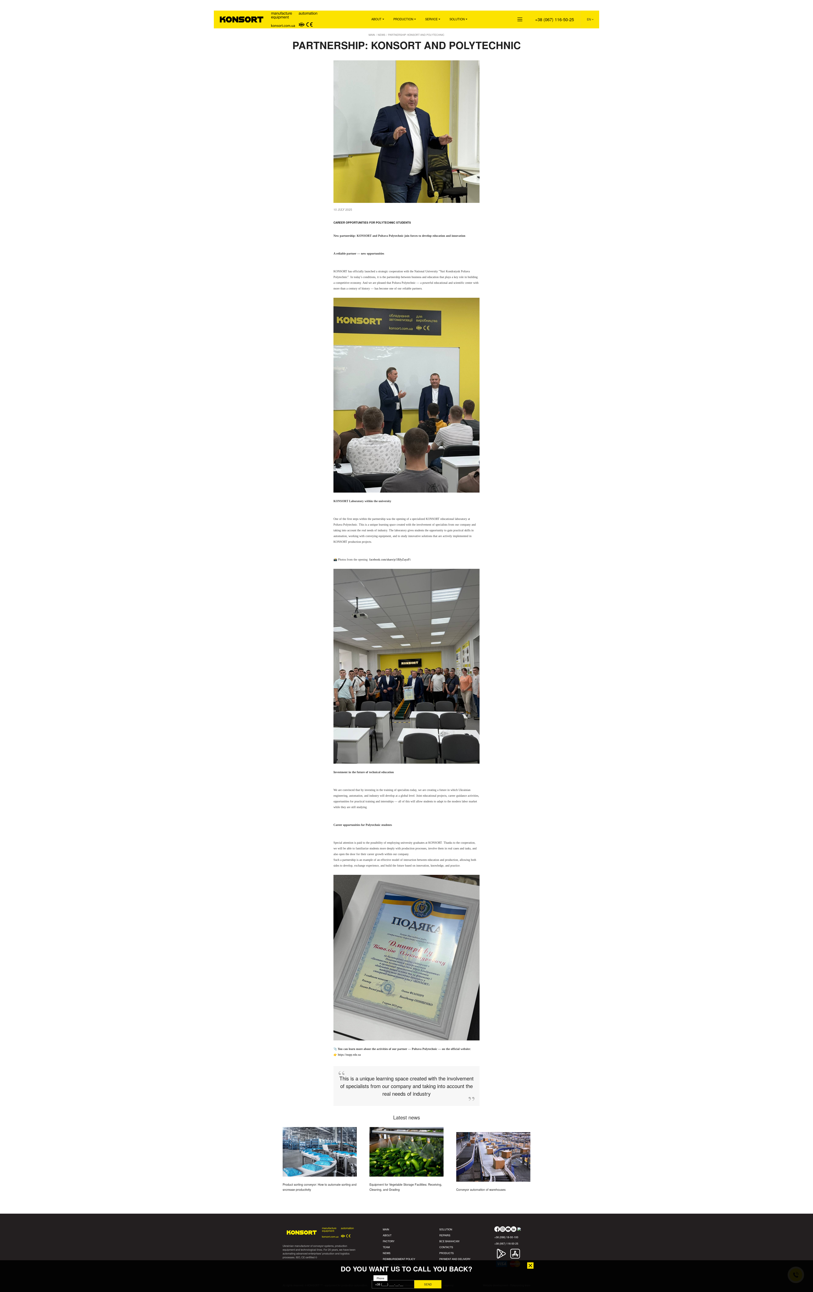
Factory (388, 1241)
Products (446, 1253)
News (386, 1253)
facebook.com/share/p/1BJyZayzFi (390, 559)
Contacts (446, 1247)
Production (403, 19)
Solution (457, 19)
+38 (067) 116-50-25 (554, 19)
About (376, 19)
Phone (380, 1278)
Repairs (444, 1235)
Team (386, 1247)
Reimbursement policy (399, 1259)
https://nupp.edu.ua (349, 1054)
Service (431, 19)
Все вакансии (449, 1241)
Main (386, 1229)
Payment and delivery (454, 1259)
